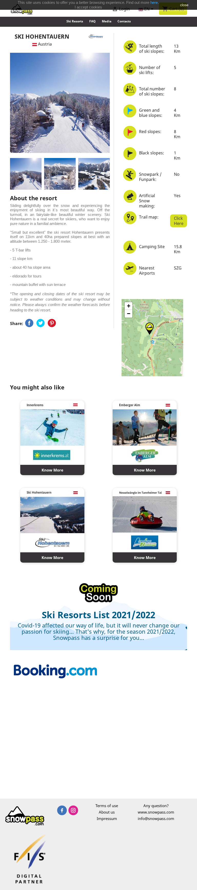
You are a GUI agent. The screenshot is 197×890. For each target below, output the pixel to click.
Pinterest (52, 323)
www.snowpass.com (156, 812)
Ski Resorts (74, 21)
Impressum (107, 818)
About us (107, 812)
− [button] (128, 313)
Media (106, 21)
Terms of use (106, 805)
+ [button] (128, 306)
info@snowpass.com (156, 818)
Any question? (156, 805)
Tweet (40, 323)
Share (29, 323)
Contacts (124, 21)
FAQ (92, 21)
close (184, 5)
